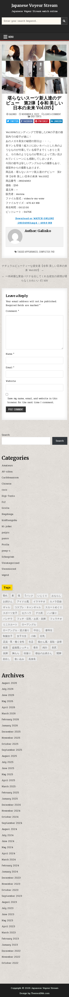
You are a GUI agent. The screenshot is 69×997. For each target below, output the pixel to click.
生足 (31, 641)
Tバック (29, 595)
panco (5, 538)
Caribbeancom (10, 477)
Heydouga (7, 514)
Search (6, 435)
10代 (5, 595)
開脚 (58, 653)
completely (44, 251)
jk (13, 595)
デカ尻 (39, 613)
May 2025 (7, 774)
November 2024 (11, 811)
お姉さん (8, 601)
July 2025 (7, 762)
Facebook (28, 121)
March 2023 (9, 932)
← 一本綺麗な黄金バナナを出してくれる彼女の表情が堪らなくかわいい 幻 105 (34, 278)
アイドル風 (23, 601)
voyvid (5, 575)
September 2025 (12, 750)
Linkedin (58, 121)
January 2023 (10, 945)
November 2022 (11, 957)
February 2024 (10, 865)
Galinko (13, 114)
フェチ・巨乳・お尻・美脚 (31, 618)
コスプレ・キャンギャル (28, 607)
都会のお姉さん (43, 653)
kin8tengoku (9, 520)
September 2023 (12, 896)
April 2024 (8, 853)
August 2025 (9, 756)
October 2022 (10, 963)
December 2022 (11, 951)
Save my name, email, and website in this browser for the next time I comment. (32, 400)
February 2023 (10, 939)
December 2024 (11, 805)
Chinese (6, 484)
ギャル (6, 607)
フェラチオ (56, 618)
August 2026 (9, 683)
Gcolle (5, 508)
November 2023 (11, 884)
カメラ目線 (56, 601)
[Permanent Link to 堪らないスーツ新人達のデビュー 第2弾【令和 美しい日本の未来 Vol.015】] (34, 69)
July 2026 (7, 689)
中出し (37, 630)
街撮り (27, 653)
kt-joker (7, 526)
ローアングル (29, 624)
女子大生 (21, 636)
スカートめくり (53, 607)
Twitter (14, 121)
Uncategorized (10, 563)
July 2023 (7, 908)
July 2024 (8, 835)
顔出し (6, 659)
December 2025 (11, 732)
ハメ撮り (52, 613)
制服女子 (8, 636)
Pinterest (43, 121)
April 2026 (8, 707)
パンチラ (8, 618)
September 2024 (12, 823)
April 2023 (8, 926)
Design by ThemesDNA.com (34, 993)
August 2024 (9, 829)
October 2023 (10, 890)
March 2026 (9, 713)
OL (19, 595)
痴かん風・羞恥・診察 (50, 641)
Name (10, 354)
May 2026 (7, 701)
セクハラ (26, 613)
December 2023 (11, 878)
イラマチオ (39, 601)
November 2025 (11, 738)
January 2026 (10, 725)
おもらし (56, 595)
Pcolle (5, 544)
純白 (45, 647)
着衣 (35, 647)
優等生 (48, 630)
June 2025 (8, 768)
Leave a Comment (53, 114)
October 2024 (10, 817)
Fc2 (4, 502)
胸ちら (15, 653)
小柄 (33, 636)
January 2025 (10, 799)
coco (4, 490)
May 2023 (7, 920)
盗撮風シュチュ (20, 647)
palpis (5, 532)
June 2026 (8, 695)
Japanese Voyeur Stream (34, 5)
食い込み (19, 659)
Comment (12, 311)
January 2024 (10, 872)
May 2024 (7, 847)
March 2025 (9, 786)
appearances (31, 251)
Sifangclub (8, 557)
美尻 (54, 647)
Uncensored (9, 569)
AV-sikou (7, 472)
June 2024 (8, 841)
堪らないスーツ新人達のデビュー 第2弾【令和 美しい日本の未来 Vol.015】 (34, 103)
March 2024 (9, 859)
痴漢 (5, 647)
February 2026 (10, 719)
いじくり (42, 595)
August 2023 (9, 902)
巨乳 (42, 636)
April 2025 (8, 780)
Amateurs (7, 465)
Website (11, 381)
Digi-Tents (36, 116)
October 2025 (10, 744)
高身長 (32, 659)
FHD (52, 251)
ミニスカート (10, 624)
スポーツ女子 (10, 613)
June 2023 (8, 914)
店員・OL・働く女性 (13, 641)
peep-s (6, 551)
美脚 (5, 653)
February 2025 (10, 792)
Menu (11, 37)
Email (10, 367)
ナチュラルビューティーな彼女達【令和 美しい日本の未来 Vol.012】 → (34, 268)
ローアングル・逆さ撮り (16, 630)
